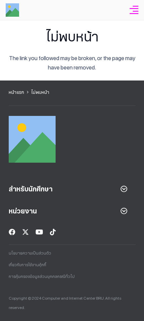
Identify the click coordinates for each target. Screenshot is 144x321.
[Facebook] (12, 232)
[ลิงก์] (12, 10)
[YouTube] (39, 232)
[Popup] (134, 10)
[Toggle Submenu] (124, 189)
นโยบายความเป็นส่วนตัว (30, 253)
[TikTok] (53, 232)
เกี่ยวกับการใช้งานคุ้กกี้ (27, 265)
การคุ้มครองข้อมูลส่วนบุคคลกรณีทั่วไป (42, 276)
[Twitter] (25, 232)
